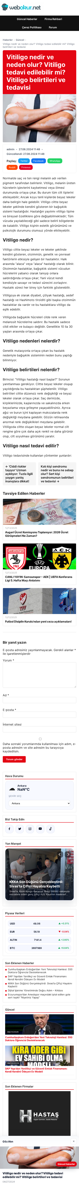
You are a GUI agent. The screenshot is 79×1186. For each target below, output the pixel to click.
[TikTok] (50, 829)
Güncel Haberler (27, 19)
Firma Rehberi (53, 19)
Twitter (24, 160)
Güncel (20, 39)
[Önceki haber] (60, 854)
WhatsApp (55, 160)
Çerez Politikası (32, 27)
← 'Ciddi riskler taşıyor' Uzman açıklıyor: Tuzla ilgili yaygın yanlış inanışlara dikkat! (19, 474)
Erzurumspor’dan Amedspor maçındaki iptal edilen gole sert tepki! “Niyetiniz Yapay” (39, 996)
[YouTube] (40, 829)
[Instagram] (30, 829)
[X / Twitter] (19, 829)
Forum (53, 27)
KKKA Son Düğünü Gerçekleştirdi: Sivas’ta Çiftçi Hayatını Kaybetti (40, 985)
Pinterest (25, 167)
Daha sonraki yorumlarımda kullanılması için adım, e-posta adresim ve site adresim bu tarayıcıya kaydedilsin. (39, 747)
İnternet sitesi (12, 724)
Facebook (38, 160)
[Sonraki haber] (68, 854)
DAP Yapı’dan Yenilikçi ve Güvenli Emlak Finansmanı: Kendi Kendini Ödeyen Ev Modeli (37, 978)
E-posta (9, 710)
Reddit (12, 167)
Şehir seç (15, 796)
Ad (6, 695)
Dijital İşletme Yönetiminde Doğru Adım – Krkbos (35, 990)
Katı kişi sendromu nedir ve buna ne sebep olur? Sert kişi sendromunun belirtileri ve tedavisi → (57, 474)
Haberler (8, 39)
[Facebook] (9, 829)
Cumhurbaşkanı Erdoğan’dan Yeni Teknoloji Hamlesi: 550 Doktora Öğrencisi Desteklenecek (40, 971)
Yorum (8, 660)
